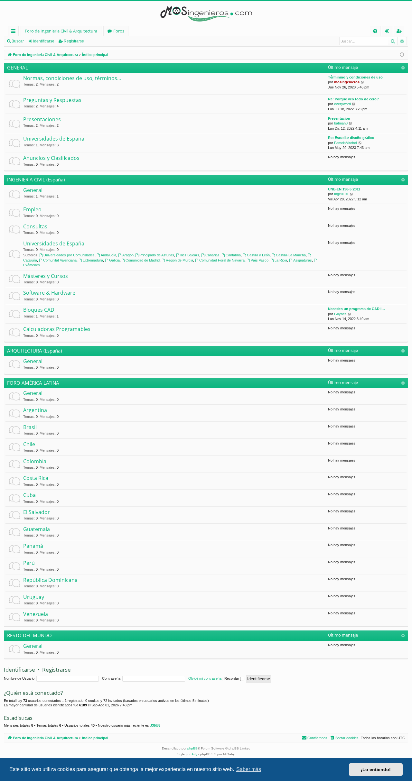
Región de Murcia (179, 260)
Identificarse (43, 41)
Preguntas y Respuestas (52, 100)
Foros (118, 31)
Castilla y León (258, 255)
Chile (29, 444)
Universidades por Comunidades (69, 255)
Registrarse (74, 41)
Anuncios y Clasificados (51, 157)
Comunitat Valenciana (60, 260)
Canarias (212, 255)
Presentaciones (42, 119)
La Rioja (281, 260)
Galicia (114, 260)
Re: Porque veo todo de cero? (353, 99)
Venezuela (35, 614)
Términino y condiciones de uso (355, 77)
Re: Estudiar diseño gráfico (351, 138)
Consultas (35, 226)
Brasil (30, 427)
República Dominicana (50, 579)
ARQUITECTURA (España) (34, 350)
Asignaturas (302, 260)
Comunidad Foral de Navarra (222, 260)
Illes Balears (189, 255)
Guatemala (36, 529)
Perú (29, 562)
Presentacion (339, 118)
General (32, 190)
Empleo (32, 209)
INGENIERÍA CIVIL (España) (36, 179)
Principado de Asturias (156, 255)
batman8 (341, 123)
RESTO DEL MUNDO (29, 635)
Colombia (34, 461)
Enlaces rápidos (14, 32)
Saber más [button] (248, 769)
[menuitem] (375, 31)
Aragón (128, 255)
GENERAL (17, 67)
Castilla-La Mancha (291, 255)
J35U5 (155, 725)
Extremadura (93, 260)
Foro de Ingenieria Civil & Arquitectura (61, 31)
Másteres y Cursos (45, 276)
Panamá (33, 545)
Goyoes (340, 314)
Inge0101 (341, 194)
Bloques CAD (38, 309)
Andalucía (108, 255)
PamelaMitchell (345, 143)
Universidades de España (53, 138)
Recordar (232, 678)
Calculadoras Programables (56, 329)
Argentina (35, 410)
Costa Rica (35, 478)
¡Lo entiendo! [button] (376, 769)
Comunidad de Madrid (143, 260)
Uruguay (33, 597)
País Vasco (259, 260)
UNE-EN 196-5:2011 (344, 189)
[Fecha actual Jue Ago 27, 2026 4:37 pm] (402, 55)
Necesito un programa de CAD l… (356, 309)
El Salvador (36, 512)
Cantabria (233, 255)
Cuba (29, 495)
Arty (194, 754)
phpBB (192, 748)
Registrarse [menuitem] (400, 32)
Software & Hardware (49, 292)
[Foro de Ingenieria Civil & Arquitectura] (206, 13)
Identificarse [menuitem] (388, 32)
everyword (342, 104)
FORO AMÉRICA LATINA (33, 383)
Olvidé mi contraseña (204, 678)
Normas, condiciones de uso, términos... (72, 78)
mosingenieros (347, 82)
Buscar (18, 41)
